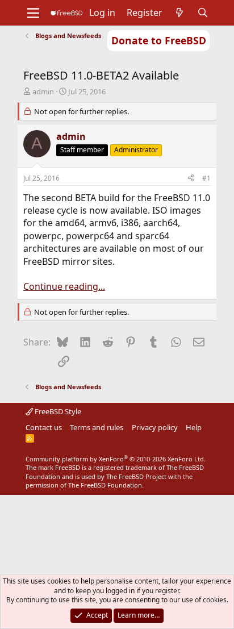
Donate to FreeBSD (158, 40)
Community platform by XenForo (116, 459)
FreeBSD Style (57, 411)
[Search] (203, 12)
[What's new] (179, 12)
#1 (206, 178)
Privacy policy (155, 427)
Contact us (44, 427)
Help (194, 427)
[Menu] (33, 13)
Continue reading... (64, 286)
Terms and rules (96, 427)
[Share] (190, 178)
